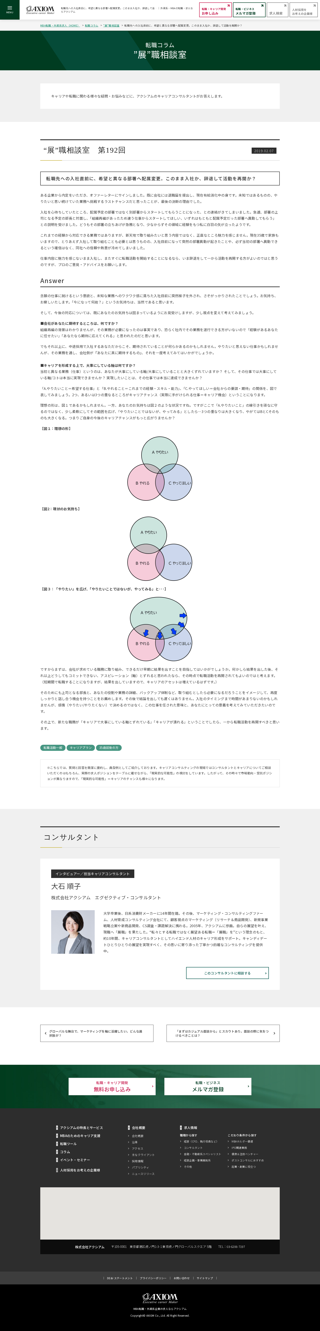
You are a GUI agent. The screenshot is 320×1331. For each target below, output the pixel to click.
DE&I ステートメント (120, 1278)
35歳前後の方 (108, 747)
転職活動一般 (53, 747)
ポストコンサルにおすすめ (248, 1160)
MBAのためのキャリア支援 (80, 1135)
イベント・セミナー (75, 1159)
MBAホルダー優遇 (242, 1141)
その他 (188, 1166)
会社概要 (137, 1136)
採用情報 (137, 1161)
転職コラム (91, 25)
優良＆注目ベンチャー (245, 1154)
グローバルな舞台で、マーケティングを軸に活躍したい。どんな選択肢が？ (95, 1033)
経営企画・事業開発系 (197, 1160)
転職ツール (68, 1143)
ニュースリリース (143, 1174)
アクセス (137, 1148)
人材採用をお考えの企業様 (80, 1170)
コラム (65, 1151)
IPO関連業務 (239, 1147)
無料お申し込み (112, 1086)
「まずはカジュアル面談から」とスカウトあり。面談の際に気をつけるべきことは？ (222, 1033)
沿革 (135, 1142)
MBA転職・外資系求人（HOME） (60, 25)
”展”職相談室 (111, 25)
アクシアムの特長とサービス (81, 1127)
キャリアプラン (81, 747)
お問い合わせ (182, 1278)
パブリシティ (140, 1167)
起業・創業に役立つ (244, 1166)
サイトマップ (205, 1278)
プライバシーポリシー (153, 1278)
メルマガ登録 (208, 1086)
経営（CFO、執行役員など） (201, 1141)
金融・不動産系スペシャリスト (202, 1154)
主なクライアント (143, 1155)
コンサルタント (193, 1147)
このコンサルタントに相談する (227, 973)
